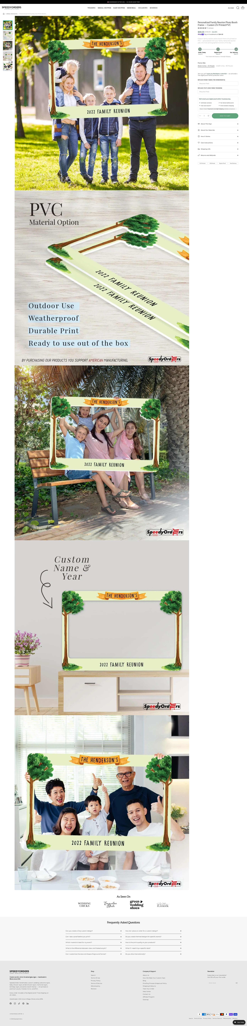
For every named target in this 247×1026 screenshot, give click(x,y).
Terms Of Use (95, 978)
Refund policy (95, 986)
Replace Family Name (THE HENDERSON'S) (211, 80)
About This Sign (206, 124)
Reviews (93, 989)
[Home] (4, 14)
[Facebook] (11, 1003)
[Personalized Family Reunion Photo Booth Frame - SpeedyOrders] (7, 25)
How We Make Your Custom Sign (154, 978)
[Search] (238, 8)
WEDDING (91, 8)
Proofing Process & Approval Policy (155, 983)
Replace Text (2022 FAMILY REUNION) (210, 88)
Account (231, 8)
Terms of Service (96, 983)
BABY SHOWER (119, 8)
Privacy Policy (95, 981)
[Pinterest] (23, 1003)
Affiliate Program (148, 997)
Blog (144, 981)
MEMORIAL (131, 8)
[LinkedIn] (28, 1003)
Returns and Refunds (208, 155)
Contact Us (146, 994)
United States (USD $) (16, 1013)
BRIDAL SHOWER (104, 8)
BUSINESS (153, 8)
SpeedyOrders (18, 1019)
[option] (8, 25)
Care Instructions (206, 143)
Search (93, 975)
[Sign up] (236, 983)
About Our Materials (207, 130)
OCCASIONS (142, 8)
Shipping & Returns (149, 986)
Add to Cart (225, 116)
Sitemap (145, 999)
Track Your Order (148, 989)
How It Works (205, 136)
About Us (146, 975)
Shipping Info (205, 149)
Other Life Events (11, 14)
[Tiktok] (19, 1003)
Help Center (147, 991)
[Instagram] (15, 1003)
